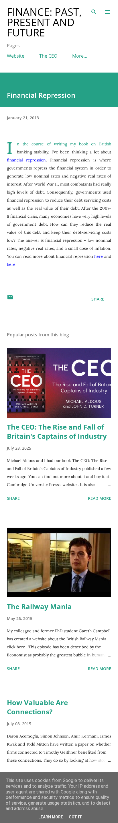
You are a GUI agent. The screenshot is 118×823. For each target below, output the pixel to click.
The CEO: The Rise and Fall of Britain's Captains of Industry (57, 431)
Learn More (50, 817)
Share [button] (97, 299)
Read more (99, 498)
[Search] (94, 10)
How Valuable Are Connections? (37, 707)
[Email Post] (10, 299)
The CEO (48, 56)
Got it (75, 817)
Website (15, 56)
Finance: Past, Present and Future (44, 22)
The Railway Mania (39, 606)
